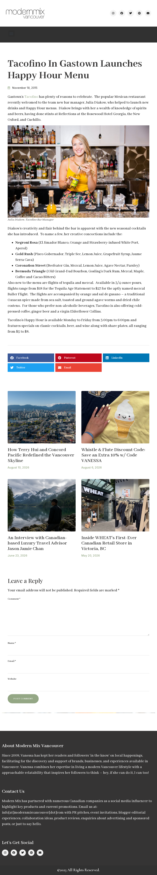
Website (12, 679)
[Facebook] (122, 13)
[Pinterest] (139, 13)
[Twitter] (130, 13)
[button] (11, 33)
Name (12, 643)
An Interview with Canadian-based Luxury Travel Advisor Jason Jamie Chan (37, 543)
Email (12, 661)
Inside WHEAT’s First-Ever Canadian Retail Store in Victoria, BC (109, 543)
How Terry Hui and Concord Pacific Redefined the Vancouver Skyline (41, 455)
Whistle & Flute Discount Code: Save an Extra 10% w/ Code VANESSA (113, 455)
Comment (14, 599)
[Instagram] (113, 13)
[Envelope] (148, 13)
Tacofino (31, 97)
